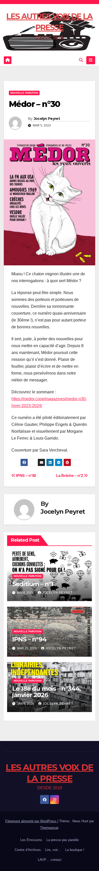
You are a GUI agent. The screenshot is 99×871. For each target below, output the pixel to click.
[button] (81, 60)
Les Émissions (31, 840)
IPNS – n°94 (29, 639)
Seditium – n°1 (32, 584)
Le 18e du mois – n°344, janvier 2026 (46, 692)
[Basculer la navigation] (90, 60)
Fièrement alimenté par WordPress (31, 821)
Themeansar (49, 828)
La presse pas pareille (62, 840)
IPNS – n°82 (25, 475)
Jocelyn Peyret (47, 118)
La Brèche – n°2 (70, 475)
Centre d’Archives (28, 850)
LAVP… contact (49, 860)
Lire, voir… (53, 850)
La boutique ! (74, 850)
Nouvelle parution (24, 92)
